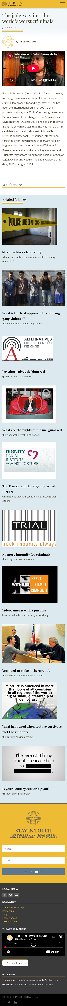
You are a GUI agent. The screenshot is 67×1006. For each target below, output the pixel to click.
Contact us (8, 910)
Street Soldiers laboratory (22, 252)
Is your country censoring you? (26, 789)
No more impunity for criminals (26, 554)
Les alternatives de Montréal (23, 371)
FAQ (4, 914)
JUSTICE (10, 27)
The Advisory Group (13, 907)
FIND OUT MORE (15, 962)
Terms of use (9, 921)
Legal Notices (9, 917)
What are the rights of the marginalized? (33, 430)
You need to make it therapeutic (26, 670)
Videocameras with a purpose (24, 610)
